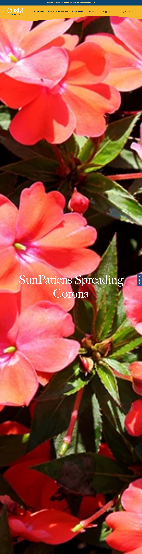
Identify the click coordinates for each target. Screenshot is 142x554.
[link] (15, 11)
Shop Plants (39, 11)
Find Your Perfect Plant (58, 11)
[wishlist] (126, 11)
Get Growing (78, 11)
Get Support (104, 11)
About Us (91, 11)
